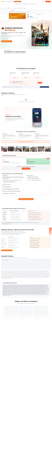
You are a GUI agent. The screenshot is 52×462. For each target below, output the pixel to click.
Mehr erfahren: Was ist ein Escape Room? (8, 193)
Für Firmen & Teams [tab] (10, 1)
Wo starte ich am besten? (6, 184)
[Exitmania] (3, 1)
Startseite (2, 8)
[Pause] (40, 109)
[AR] (36, 125)
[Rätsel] (35, 125)
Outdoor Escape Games (8, 8)
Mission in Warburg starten (6, 41)
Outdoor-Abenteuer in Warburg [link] (21, 8)
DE (43, 1)
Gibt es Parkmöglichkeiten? (6, 186)
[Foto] (37, 125)
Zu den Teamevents (26, 168)
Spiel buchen (48, 1)
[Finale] (40, 125)
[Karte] (33, 125)
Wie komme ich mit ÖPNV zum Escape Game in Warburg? (11, 191)
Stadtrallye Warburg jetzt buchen (6, 250)
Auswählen (14, 77)
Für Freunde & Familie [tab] (18, 1)
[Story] (39, 125)
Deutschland (14, 8)
